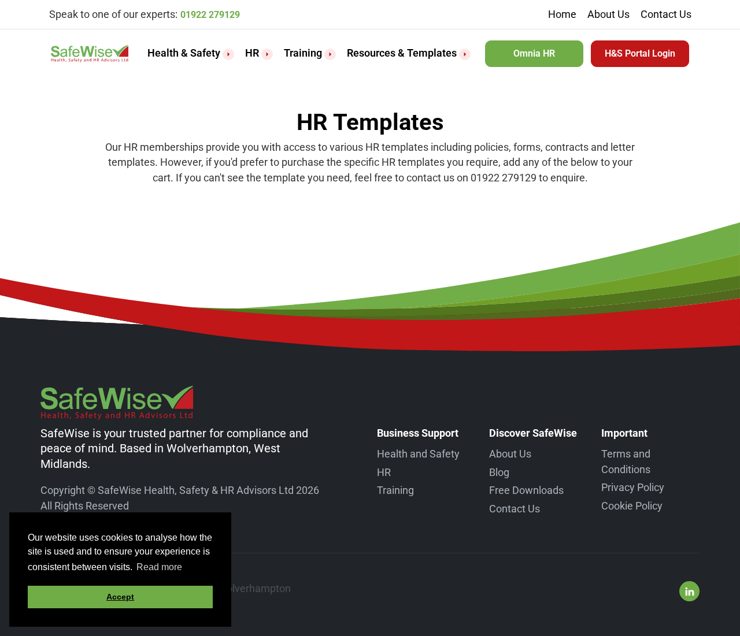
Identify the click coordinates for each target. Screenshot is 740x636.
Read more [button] (159, 567)
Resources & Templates (402, 53)
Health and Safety (418, 454)
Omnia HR (534, 53)
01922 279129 (210, 14)
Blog (499, 472)
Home (562, 14)
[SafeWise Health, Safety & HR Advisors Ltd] (89, 53)
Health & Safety (183, 53)
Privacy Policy (632, 487)
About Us (608, 14)
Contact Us (666, 14)
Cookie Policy (632, 506)
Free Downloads (526, 490)
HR (252, 53)
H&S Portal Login (640, 53)
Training (303, 53)
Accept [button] (120, 596)
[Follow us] (689, 591)
